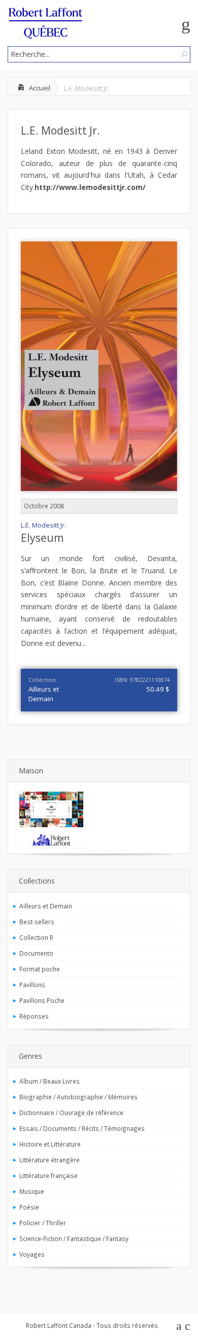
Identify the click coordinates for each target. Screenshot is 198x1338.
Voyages (32, 1254)
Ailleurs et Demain (43, 693)
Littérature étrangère (49, 1160)
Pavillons (32, 985)
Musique (31, 1191)
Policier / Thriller (42, 1223)
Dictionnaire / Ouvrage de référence (71, 1112)
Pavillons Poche (41, 1000)
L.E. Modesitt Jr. (60, 130)
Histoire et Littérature (50, 1144)
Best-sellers (36, 922)
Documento (36, 953)
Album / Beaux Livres (49, 1081)
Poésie (29, 1207)
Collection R (36, 937)
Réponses (34, 1016)
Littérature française (48, 1175)
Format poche (39, 969)
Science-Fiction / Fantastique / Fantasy (73, 1238)
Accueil (39, 87)
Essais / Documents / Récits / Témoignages (82, 1128)
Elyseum (42, 538)
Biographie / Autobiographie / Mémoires (78, 1097)
